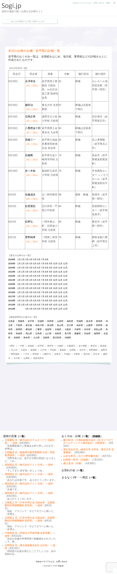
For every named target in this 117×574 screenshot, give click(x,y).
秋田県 (50, 321)
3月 (27, 259)
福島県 (70, 321)
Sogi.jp (61, 566)
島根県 (19, 333)
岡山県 (29, 333)
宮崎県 (46, 337)
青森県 (21, 321)
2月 (23, 259)
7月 (42, 259)
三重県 (38, 329)
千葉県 (19, 325)
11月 (60, 263)
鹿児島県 (57, 337)
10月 (55, 263)
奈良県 (87, 329)
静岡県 (19, 329)
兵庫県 (77, 329)
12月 (65, 263)
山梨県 (89, 325)
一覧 (113, 3)
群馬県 (99, 321)
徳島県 (58, 333)
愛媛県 (77, 333)
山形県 (60, 321)
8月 (46, 259)
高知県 (87, 333)
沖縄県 (68, 337)
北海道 (11, 321)
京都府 (58, 329)
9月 (50, 263)
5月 (35, 259)
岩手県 (31, 321)
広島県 (38, 333)
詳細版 (96, 436)
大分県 (36, 337)
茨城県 (79, 321)
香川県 (68, 333)
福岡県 (97, 333)
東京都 (29, 325)
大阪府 (68, 329)
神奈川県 (39, 325)
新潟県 (50, 325)
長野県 (99, 325)
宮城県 (40, 321)
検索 (108, 3)
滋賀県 (48, 329)
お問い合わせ (98, 3)
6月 (39, 259)
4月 (31, 259)
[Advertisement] (58, 37)
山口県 (48, 333)
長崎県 (17, 337)
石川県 (70, 325)
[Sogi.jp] (11, 8)
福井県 (79, 325)
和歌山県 (98, 329)
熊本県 (26, 337)
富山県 (60, 325)
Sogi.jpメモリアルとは (82, 3)
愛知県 (29, 329)
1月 (19, 259)
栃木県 (89, 321)
